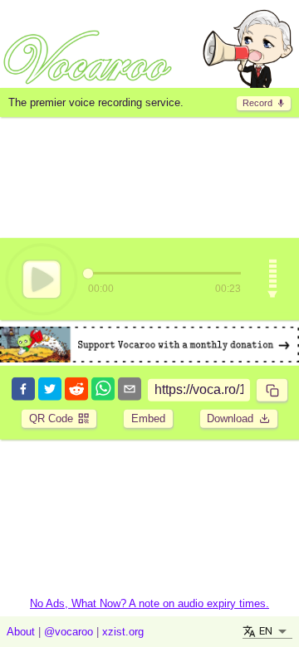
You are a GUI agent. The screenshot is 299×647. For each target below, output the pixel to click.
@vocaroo (68, 631)
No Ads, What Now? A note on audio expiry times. (149, 603)
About (21, 631)
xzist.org (123, 631)
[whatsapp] (103, 390)
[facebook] (23, 390)
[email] (129, 390)
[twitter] (49, 390)
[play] (41, 279)
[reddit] (76, 390)
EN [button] (265, 631)
